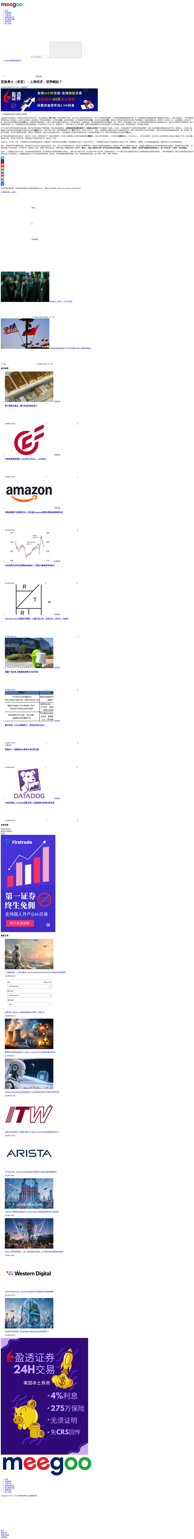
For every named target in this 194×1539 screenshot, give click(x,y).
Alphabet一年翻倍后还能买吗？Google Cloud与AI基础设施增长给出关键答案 (32, 1212)
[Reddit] (97, 167)
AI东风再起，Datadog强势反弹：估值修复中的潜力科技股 (29, 803)
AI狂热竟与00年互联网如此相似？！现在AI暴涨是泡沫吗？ (30, 565)
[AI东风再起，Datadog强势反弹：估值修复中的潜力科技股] (29, 798)
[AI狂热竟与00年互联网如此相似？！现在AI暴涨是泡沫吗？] (29, 561)
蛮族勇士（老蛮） (10, 192)
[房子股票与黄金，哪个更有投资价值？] (29, 401)
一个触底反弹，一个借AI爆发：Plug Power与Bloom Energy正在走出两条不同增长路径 (35, 972)
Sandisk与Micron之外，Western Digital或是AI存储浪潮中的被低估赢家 (29, 1291)
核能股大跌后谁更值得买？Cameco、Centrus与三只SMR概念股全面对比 (30, 1052)
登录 (2, 831)
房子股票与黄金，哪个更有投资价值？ (21, 406)
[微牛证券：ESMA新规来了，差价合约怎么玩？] (29, 721)
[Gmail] (97, 174)
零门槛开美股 (10, 19)
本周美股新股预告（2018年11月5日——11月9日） (26, 459)
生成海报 (34, 239)
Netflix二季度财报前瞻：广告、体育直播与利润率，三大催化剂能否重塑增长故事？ (34, 1251)
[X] (97, 161)
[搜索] (66, 50)
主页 (6, 11)
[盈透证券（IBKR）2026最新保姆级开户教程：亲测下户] (29, 1008)
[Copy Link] (97, 180)
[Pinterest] (97, 164)
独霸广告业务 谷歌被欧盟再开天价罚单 (21, 672)
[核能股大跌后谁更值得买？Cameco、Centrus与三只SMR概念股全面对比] (29, 1048)
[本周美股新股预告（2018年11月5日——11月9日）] (29, 455)
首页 (13, 60)
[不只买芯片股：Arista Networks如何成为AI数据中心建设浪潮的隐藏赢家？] (29, 1168)
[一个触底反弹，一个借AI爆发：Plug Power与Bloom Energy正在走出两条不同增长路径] (29, 969)
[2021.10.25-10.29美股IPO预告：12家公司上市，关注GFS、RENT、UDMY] (29, 614)
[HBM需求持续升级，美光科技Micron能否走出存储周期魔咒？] (29, 1328)
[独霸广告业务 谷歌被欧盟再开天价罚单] (29, 667)
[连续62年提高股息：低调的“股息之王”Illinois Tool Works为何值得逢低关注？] (29, 1128)
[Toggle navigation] (1, 2)
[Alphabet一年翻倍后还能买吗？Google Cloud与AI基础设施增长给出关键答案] (29, 1208)
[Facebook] (97, 158)
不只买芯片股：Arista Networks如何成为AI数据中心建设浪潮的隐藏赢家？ (31, 1172)
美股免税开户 (10, 17)
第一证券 (8, 23)
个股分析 (8, 15)
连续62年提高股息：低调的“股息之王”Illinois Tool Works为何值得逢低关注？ (32, 1132)
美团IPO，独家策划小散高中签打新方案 (22, 749)
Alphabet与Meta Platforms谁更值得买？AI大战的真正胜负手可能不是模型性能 (32, 1092)
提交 (3, 833)
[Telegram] (97, 171)
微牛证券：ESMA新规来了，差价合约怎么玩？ (25, 725)
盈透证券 (8, 21)
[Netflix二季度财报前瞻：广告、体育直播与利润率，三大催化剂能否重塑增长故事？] (29, 1248)
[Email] (97, 177)
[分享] (97, 184)
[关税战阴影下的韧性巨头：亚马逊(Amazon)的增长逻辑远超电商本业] (29, 508)
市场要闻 (8, 13)
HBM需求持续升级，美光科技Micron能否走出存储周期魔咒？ (27, 1331)
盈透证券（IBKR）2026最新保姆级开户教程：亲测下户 (24, 1012)
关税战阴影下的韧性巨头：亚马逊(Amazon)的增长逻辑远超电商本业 (34, 512)
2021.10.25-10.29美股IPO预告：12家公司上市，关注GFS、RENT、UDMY (37, 619)
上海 (2, 118)
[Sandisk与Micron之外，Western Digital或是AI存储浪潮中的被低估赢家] (29, 1288)
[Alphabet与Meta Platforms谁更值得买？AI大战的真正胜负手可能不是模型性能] (29, 1088)
